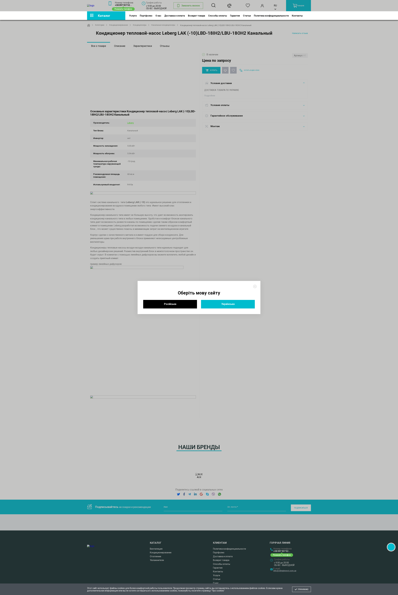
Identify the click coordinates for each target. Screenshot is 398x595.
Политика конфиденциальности (271, 15)
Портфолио (146, 15)
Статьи (247, 15)
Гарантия (235, 15)
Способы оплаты (217, 15)
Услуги (133, 15)
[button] (391, 547)
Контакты (297, 15)
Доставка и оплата (174, 15)
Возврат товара (196, 15)
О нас (158, 15)
